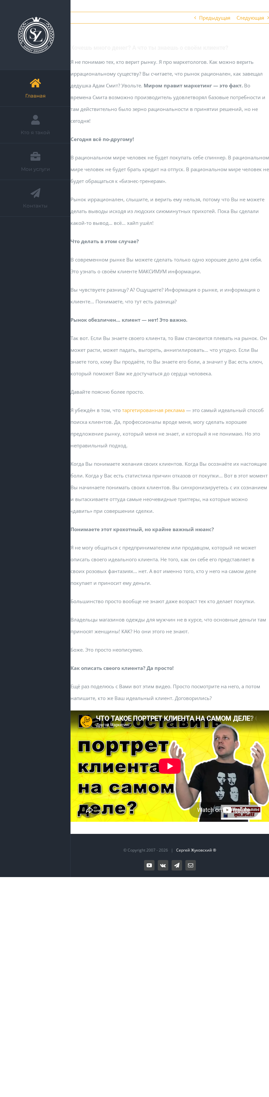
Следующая (250, 17)
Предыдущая (214, 17)
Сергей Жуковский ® (196, 850)
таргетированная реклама (153, 410)
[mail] (190, 865)
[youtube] (149, 865)
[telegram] (177, 865)
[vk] (163, 865)
